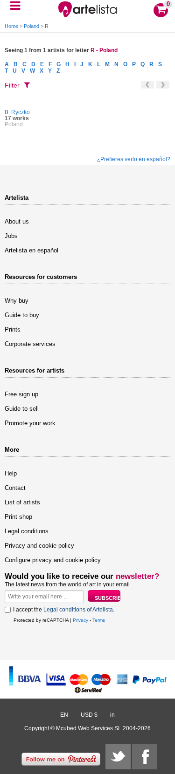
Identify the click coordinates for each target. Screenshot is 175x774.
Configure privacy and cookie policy (53, 560)
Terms (98, 620)
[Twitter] (118, 756)
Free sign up (21, 394)
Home (11, 26)
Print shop (18, 516)
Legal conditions (27, 531)
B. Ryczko (17, 112)
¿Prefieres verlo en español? (133, 159)
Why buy (16, 300)
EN (64, 715)
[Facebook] (144, 756)
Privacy (80, 620)
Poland (31, 26)
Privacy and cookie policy (39, 545)
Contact (15, 487)
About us (17, 221)
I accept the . (63, 609)
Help (11, 473)
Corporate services (30, 343)
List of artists (22, 502)
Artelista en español (31, 250)
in (112, 715)
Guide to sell (22, 408)
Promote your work (30, 423)
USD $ (89, 715)
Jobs (11, 235)
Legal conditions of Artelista (78, 609)
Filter (12, 85)
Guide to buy (22, 315)
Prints (13, 329)
